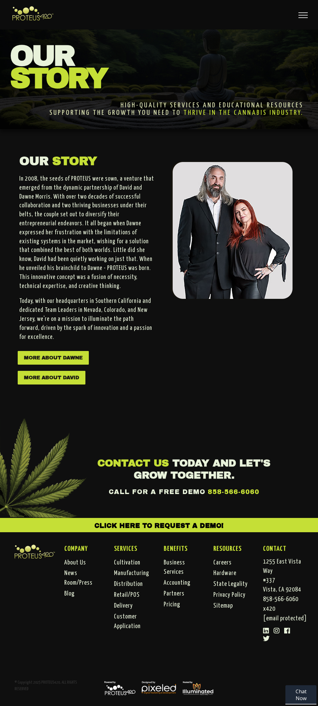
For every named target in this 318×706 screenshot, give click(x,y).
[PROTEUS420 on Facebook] (287, 631)
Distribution (128, 584)
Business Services (174, 567)
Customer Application (127, 621)
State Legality (230, 584)
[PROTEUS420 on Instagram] (277, 631)
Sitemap (223, 606)
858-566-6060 (233, 491)
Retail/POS (127, 595)
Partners (174, 594)
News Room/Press (78, 578)
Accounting (177, 583)
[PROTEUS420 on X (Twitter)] (266, 638)
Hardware (224, 573)
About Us (75, 563)
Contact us (133, 463)
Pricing (172, 604)
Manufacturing (131, 573)
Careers (222, 563)
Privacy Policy (229, 595)
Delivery (123, 606)
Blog (69, 594)
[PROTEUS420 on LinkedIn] (266, 631)
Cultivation (127, 563)
